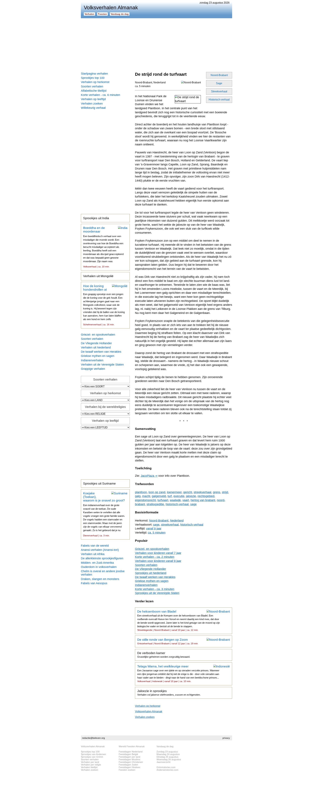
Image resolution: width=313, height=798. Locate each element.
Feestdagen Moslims (129, 759)
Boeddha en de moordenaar (103, 247)
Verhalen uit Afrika (92, 554)
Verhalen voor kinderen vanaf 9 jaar (158, 561)
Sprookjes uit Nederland (150, 573)
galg (138, 496)
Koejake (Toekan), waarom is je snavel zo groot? (104, 514)
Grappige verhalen (93, 368)
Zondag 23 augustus (167, 751)
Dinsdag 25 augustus (167, 757)
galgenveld (159, 496)
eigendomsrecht (145, 500)
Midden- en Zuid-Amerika (97, 562)
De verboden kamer (163, 654)
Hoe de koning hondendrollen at (104, 305)
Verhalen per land (90, 762)
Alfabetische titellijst (93, 90)
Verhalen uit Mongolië (98, 276)
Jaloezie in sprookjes (169, 692)
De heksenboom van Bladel (178, 620)
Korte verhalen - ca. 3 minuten (154, 589)
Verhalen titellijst (89, 767)
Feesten (102, 14)
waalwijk (175, 500)
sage (193, 504)
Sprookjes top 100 (92, 77)
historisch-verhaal (177, 504)
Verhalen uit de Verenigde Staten (102, 364)
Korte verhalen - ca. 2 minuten (154, 556)
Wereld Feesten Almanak (132, 746)
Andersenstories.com (167, 770)
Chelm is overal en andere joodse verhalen (103, 573)
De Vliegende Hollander (96, 343)
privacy (226, 738)
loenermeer (174, 492)
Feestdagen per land (129, 757)
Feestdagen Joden (128, 764)
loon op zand (157, 492)
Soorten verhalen (92, 86)
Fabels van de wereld (95, 545)
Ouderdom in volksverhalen (99, 567)
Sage (219, 83)
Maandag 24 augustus (168, 754)
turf (170, 496)
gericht (187, 492)
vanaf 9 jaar (153, 528)
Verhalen (89, 14)
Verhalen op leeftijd (93, 99)
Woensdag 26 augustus (168, 759)
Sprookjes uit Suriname (99, 483)
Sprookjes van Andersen (93, 754)
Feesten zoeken (127, 770)
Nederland (159, 82)
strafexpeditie (155, 504)
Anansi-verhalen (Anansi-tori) (100, 549)
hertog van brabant (203, 500)
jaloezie (191, 496)
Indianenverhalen (92, 360)
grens (216, 492)
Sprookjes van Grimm (92, 757)
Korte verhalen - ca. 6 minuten (100, 95)
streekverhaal (202, 492)
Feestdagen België (128, 754)
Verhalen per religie (91, 764)
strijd (225, 492)
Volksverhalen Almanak (148, 711)
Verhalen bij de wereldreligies (105, 407)
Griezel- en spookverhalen (98, 334)
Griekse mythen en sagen (97, 356)
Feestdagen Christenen (131, 762)
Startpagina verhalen (94, 73)
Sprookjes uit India (96, 218)
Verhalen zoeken (92, 103)
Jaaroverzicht (163, 762)
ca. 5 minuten (142, 86)
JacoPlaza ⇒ (149, 475)
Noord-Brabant (219, 75)
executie (178, 496)
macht (146, 496)
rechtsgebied (206, 496)
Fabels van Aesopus (94, 583)
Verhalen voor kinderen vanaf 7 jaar (158, 553)
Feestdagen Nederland (130, 751)
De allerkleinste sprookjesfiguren (102, 558)
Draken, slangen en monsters (100, 579)
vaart (185, 500)
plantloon (141, 492)
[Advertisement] (156, 44)
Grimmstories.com (165, 767)
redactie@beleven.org (93, 738)
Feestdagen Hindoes (129, 767)
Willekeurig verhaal (93, 107)
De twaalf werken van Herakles (101, 351)
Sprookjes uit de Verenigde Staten (157, 593)
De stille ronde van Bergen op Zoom (167, 641)
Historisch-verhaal (219, 99)
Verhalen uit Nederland (96, 347)
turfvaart (162, 500)
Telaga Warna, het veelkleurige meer (178, 674)
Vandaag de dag (120, 14)
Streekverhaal (219, 91)
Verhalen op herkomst (95, 82)
